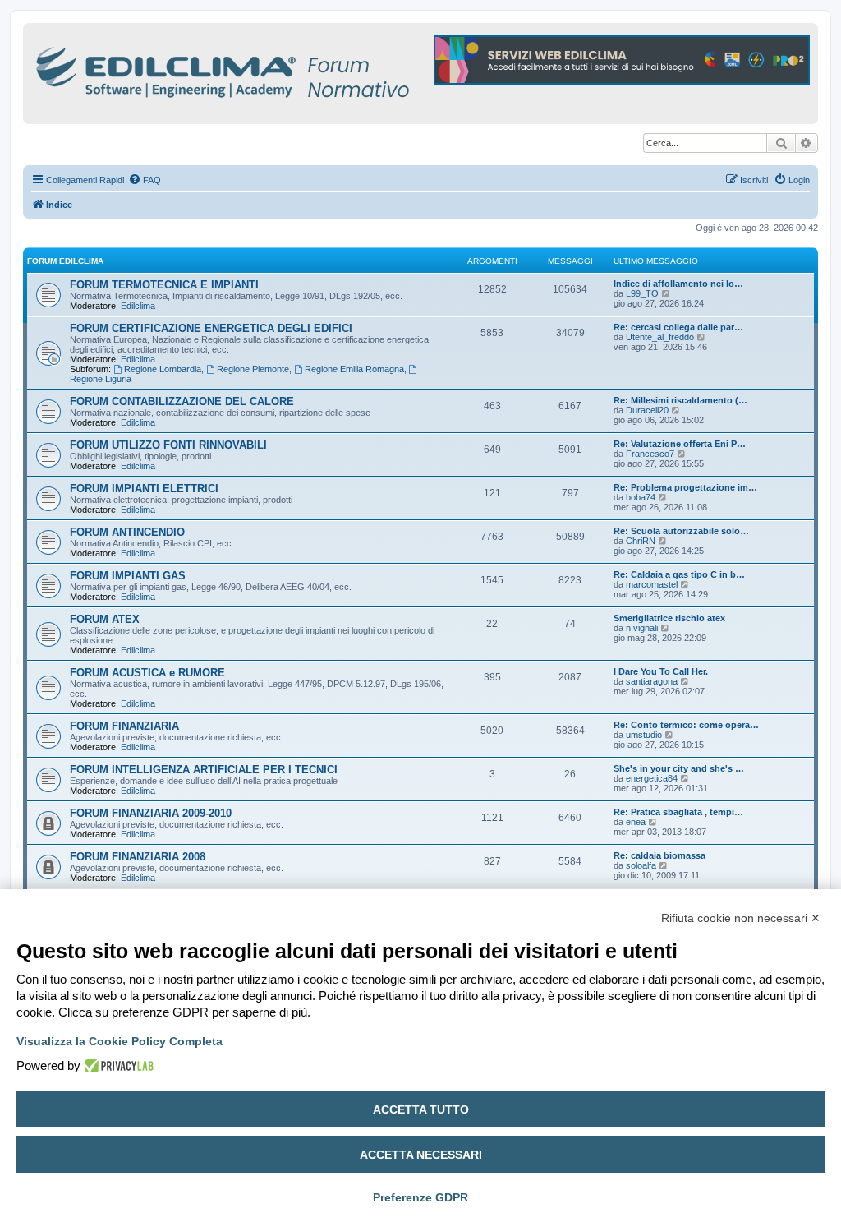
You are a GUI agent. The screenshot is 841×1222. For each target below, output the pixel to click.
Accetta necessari (421, 1154)
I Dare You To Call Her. (661, 671)
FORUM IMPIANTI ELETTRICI (144, 488)
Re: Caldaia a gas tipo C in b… (679, 574)
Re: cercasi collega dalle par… (678, 327)
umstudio (644, 735)
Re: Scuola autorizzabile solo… (681, 531)
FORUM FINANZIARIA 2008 (137, 857)
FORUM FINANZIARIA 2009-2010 (151, 813)
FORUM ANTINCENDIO (127, 532)
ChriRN (640, 541)
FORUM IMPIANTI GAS (128, 575)
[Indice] (294, 69)
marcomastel (652, 584)
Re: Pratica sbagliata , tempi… (678, 812)
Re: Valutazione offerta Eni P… (680, 444)
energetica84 (652, 778)
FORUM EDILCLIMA (65, 260)
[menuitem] (144, 180)
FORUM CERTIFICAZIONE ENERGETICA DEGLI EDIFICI (211, 328)
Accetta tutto (421, 1109)
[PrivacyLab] (117, 1066)
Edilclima (138, 306)
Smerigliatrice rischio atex (669, 618)
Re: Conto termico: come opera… (686, 725)
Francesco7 (650, 454)
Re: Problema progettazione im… (685, 487)
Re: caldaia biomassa (659, 855)
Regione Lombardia (162, 369)
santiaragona (652, 681)
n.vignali (642, 628)
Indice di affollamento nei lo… (678, 283)
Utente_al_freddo (660, 337)
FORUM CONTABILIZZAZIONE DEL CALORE (182, 401)
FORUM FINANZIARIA (124, 726)
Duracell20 (647, 410)
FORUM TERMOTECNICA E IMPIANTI (164, 285)
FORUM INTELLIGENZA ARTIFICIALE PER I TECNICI (204, 769)
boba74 (640, 497)
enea (636, 822)
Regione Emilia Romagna (354, 369)
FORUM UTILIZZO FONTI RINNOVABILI (168, 445)
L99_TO (642, 293)
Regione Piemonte (253, 369)
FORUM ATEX (105, 619)
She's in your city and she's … (679, 768)
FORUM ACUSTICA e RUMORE (147, 672)
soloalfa (641, 865)
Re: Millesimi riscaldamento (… (680, 400)
